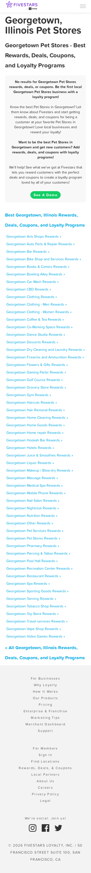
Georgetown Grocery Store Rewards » (36, 387)
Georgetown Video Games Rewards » (35, 636)
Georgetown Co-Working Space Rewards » (39, 326)
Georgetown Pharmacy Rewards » (32, 545)
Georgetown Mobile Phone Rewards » (35, 492)
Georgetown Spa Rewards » (28, 583)
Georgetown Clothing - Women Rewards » (39, 311)
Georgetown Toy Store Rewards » (32, 613)
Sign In (45, 755)
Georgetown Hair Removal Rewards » (35, 409)
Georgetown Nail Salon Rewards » (32, 500)
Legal (45, 800)
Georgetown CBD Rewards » (28, 289)
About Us (45, 781)
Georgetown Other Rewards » (29, 523)
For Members (45, 748)
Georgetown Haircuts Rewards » (31, 402)
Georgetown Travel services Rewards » (36, 621)
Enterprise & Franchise (46, 711)
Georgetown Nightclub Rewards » (32, 508)
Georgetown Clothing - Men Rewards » (36, 304)
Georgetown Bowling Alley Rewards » (35, 274)
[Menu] (83, 6)
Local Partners (45, 774)
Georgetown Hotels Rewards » (30, 447)
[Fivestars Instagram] (33, 827)
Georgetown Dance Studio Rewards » (35, 334)
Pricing (45, 704)
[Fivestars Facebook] (46, 827)
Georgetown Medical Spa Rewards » (34, 485)
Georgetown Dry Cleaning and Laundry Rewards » (45, 349)
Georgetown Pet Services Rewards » (34, 530)
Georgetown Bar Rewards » (27, 251)
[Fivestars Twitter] (58, 827)
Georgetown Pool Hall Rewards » (32, 560)
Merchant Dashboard (45, 724)
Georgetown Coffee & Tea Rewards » (35, 319)
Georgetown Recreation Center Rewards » (39, 568)
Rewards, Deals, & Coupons (45, 768)
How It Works (45, 691)
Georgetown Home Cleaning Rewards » (37, 417)
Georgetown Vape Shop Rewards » (33, 628)
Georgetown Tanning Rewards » (31, 598)
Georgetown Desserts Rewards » (32, 342)
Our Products (45, 698)
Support (45, 730)
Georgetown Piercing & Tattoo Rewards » (38, 553)
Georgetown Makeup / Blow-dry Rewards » (39, 470)
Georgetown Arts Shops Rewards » (33, 236)
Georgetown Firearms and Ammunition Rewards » (45, 357)
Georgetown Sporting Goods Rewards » (37, 591)
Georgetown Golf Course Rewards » (34, 379)
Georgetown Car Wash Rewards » (32, 281)
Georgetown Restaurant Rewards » (33, 575)
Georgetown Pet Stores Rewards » (33, 538)
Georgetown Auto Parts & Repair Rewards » (40, 243)
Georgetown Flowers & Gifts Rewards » (37, 364)
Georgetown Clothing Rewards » (31, 296)
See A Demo (45, 194)
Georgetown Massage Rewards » (32, 477)
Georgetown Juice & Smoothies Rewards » (39, 455)
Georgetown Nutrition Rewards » (31, 515)
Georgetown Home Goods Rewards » (35, 425)
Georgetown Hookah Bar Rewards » (34, 440)
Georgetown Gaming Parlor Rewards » (36, 372)
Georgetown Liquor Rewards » (30, 462)
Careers (45, 787)
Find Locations (45, 761)
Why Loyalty (45, 685)
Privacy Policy (45, 794)
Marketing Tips (45, 717)
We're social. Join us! (45, 818)
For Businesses (45, 678)
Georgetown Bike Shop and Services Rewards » (43, 259)
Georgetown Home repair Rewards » (34, 432)
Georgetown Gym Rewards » (28, 394)
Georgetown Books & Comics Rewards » (38, 266)
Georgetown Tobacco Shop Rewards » (36, 606)
